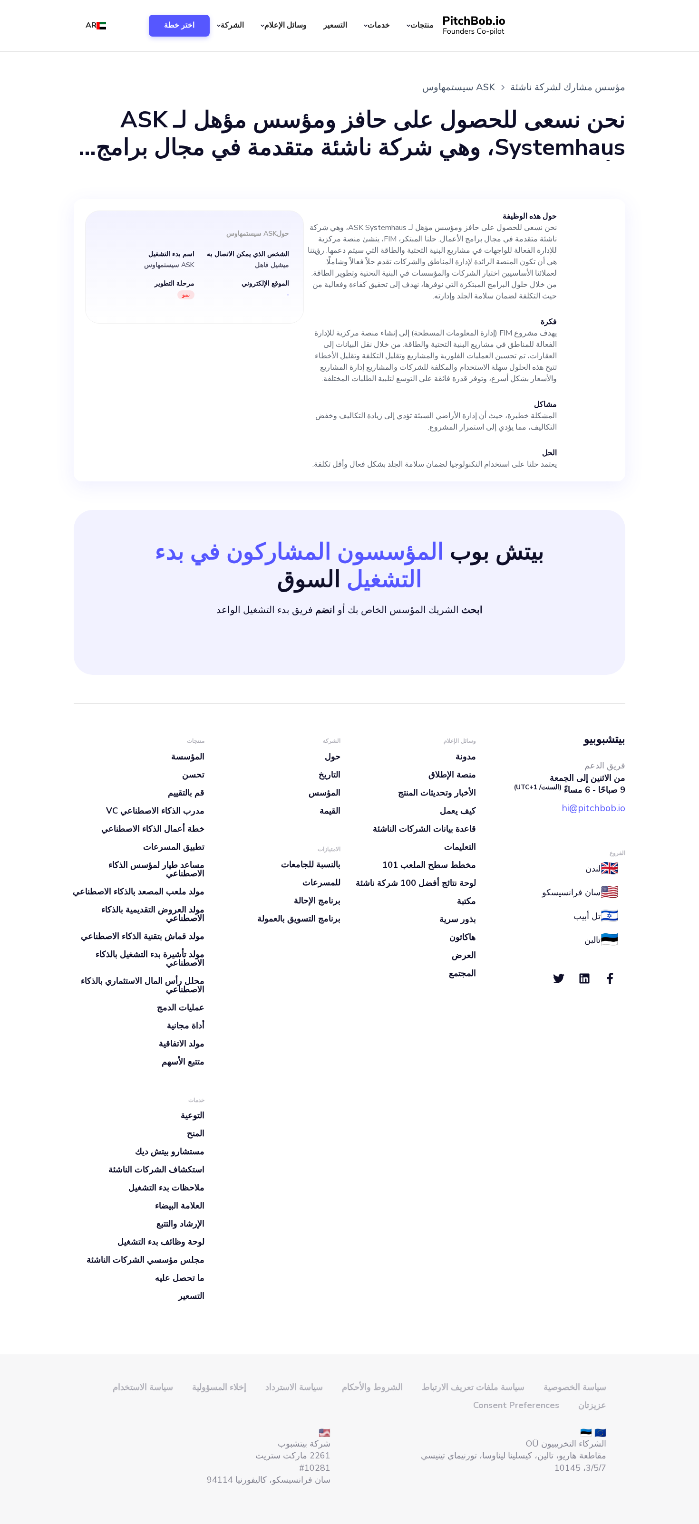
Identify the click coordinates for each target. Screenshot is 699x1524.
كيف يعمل (458, 810)
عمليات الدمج (180, 1007)
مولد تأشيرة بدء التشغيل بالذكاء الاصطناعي (150, 958)
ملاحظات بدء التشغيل (166, 1187)
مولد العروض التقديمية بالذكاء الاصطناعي (152, 913)
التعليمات (460, 847)
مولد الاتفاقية (181, 1043)
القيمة (330, 810)
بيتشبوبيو (604, 739)
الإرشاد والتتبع (180, 1223)
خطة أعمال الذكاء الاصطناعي (152, 828)
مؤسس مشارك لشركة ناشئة (567, 87)
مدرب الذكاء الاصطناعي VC (155, 810)
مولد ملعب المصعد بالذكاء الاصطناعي (138, 891)
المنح (195, 1133)
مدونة (466, 756)
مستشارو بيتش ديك (169, 1151)
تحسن (193, 774)
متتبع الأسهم (183, 1061)
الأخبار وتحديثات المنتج (437, 792)
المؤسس (324, 792)
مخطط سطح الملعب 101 (429, 865)
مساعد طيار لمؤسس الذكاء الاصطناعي (156, 869)
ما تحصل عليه (179, 1278)
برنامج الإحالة (317, 900)
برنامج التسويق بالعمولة (298, 918)
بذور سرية (457, 919)
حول (332, 756)
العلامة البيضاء (179, 1205)
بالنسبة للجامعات (310, 864)
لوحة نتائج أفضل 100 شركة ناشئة (416, 883)
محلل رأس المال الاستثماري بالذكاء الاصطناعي (142, 985)
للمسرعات (321, 882)
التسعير (335, 25)
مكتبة (466, 901)
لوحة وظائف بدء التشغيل (160, 1241)
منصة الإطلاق (452, 774)
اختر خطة (179, 25)
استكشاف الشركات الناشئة (156, 1169)
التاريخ (329, 774)
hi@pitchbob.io (593, 808)
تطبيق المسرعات (173, 847)
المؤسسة (187, 756)
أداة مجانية (185, 1025)
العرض (464, 955)
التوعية (192, 1115)
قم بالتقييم (186, 792)
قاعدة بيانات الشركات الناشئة (424, 828)
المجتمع (462, 973)
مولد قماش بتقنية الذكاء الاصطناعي (142, 936)
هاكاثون (462, 937)
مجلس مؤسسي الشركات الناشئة (145, 1260)
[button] (421, 25)
